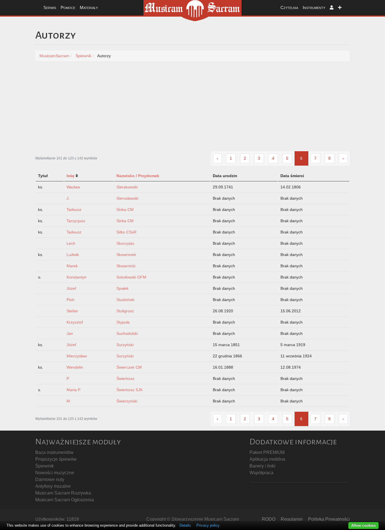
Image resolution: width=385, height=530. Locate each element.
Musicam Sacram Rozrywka (63, 493)
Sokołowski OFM (131, 277)
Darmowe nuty (49, 479)
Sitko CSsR (126, 232)
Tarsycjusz (76, 221)
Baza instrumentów (54, 452)
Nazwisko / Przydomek (137, 175)
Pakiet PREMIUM (267, 452)
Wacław (73, 187)
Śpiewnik (44, 466)
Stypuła (123, 322)
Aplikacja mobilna (267, 459)
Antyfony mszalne (53, 486)
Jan (70, 333)
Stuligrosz (125, 311)
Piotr (71, 299)
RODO (268, 519)
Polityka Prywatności (329, 519)
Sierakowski (127, 187)
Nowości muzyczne (54, 472)
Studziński (125, 299)
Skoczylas (125, 243)
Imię (70, 175)
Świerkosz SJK (129, 390)
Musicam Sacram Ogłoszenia (64, 499)
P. (68, 378)
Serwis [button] (49, 7)
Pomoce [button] (68, 7)
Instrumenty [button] (314, 7)
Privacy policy (208, 525)
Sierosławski (127, 198)
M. (69, 401)
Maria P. (74, 390)
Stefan (72, 311)
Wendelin (75, 367)
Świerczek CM (129, 367)
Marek (72, 266)
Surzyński (125, 344)
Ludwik (73, 254)
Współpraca (261, 472)
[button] (332, 7)
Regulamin (292, 519)
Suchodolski (127, 333)
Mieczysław (77, 356)
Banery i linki (262, 466)
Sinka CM (125, 209)
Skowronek (126, 254)
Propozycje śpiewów (56, 459)
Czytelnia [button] (289, 7)
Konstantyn (77, 277)
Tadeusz (74, 209)
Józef (71, 288)
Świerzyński (126, 401)
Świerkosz (125, 378)
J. (68, 198)
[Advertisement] (192, 109)
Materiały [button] (89, 7)
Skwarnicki (125, 266)
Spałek (122, 288)
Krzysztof (75, 322)
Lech (71, 243)
